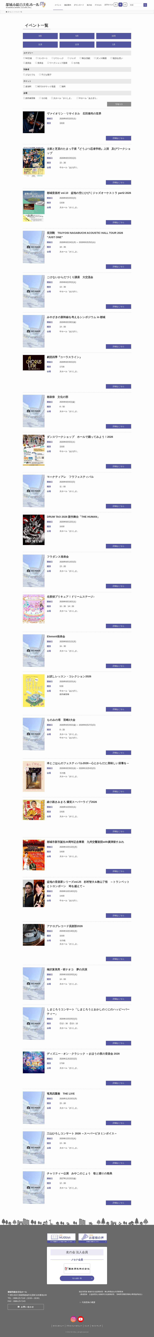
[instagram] (73, 1318)
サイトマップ (96, 1326)
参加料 (28, 86)
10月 (114, 36)
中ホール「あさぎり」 (88, 98)
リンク (86, 1326)
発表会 (40, 63)
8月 (40, 36)
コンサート (43, 58)
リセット (119, 104)
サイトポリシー (58, 1326)
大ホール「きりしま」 (63, 98)
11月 (40, 44)
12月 (77, 44)
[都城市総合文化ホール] (25, 5)
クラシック (59, 58)
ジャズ (73, 58)
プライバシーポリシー (74, 1326)
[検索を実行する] (145, 5)
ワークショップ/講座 (58, 63)
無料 (64, 86)
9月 (77, 36)
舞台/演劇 (86, 58)
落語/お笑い (118, 58)
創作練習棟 (30, 98)
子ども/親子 (46, 75)
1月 (113, 44)
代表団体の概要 (88, 1302)
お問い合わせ (27, 1307)
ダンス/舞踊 (101, 58)
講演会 (28, 63)
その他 (76, 63)
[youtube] (80, 1318)
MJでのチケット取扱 (46, 86)
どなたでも (30, 75)
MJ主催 (29, 58)
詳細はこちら (118, 138)
